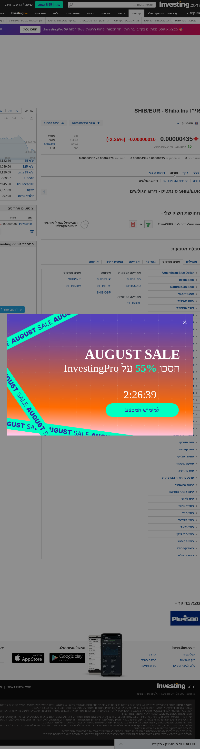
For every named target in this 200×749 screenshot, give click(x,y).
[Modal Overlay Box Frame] (100, 375)
